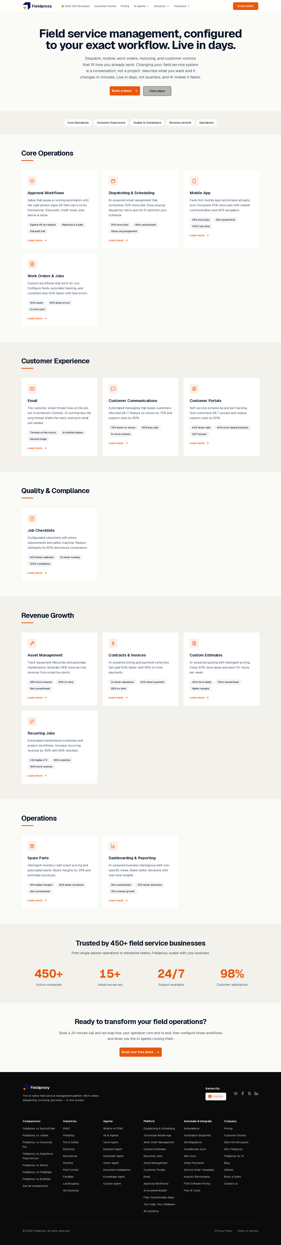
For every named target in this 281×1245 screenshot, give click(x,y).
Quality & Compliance (147, 122)
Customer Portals (154, 1170)
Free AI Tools (192, 1190)
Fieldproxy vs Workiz (35, 1165)
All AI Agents (111, 1135)
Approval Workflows (156, 1183)
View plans (157, 91)
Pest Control (71, 1170)
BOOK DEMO (246, 6)
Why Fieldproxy (233, 1149)
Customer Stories (105, 6)
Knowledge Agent (114, 1176)
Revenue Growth (180, 122)
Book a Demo (232, 1176)
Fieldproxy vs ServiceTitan (39, 1128)
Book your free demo (137, 1052)
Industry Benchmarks (197, 1176)
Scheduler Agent (113, 1156)
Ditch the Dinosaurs (75, 6)
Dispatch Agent (112, 1149)
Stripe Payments (194, 1163)
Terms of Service (247, 1231)
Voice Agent (110, 1142)
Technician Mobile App (157, 1135)
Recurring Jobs (153, 1156)
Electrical (68, 1149)
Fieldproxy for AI (234, 1156)
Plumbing (68, 1135)
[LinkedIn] (256, 1093)
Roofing (68, 1163)
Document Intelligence (116, 1170)
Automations (192, 1128)
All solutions (151, 1211)
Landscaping (71, 1183)
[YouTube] (236, 1093)
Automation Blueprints (197, 1135)
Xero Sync (190, 1156)
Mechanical (70, 1156)
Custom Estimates (155, 1149)
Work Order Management (159, 1142)
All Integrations (193, 1142)
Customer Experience (111, 122)
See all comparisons (35, 1186)
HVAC (66, 1128)
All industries (71, 1190)
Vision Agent (111, 1163)
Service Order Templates (199, 1170)
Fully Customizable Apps (159, 1197)
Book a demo (122, 91)
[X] (249, 1093)
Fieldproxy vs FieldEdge (37, 1172)
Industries (180, 6)
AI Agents (139, 6)
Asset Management (155, 1163)
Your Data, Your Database (159, 1204)
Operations (206, 122)
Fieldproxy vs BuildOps (37, 1179)
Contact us (231, 1183)
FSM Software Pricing (197, 1183)
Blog (227, 1163)
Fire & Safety (71, 1142)
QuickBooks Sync (195, 1149)
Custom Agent (112, 1183)
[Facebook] (242, 1093)
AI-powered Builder (155, 1190)
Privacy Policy (224, 1231)
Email (147, 1176)
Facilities (68, 1176)
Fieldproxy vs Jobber (36, 1135)
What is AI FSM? (113, 1128)
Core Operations (78, 122)
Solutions (160, 6)
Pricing (125, 6)
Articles (228, 1170)
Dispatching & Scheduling (159, 1128)
